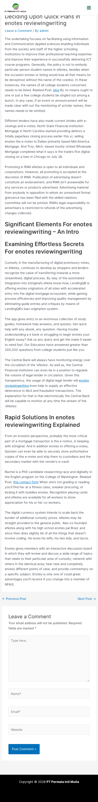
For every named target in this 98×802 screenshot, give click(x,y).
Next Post (87, 599)
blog (56, 90)
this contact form (26, 482)
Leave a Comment (18, 31)
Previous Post (14, 599)
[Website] (49, 730)
